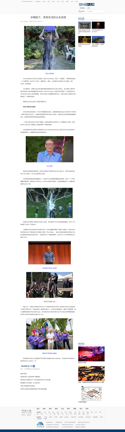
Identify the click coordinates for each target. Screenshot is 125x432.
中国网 (55, 417)
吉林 (66, 412)
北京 (45, 412)
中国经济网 (80, 417)
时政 (44, 1)
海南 (54, 414)
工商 (88, 8)
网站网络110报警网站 (80, 427)
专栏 (72, 1)
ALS (25, 369)
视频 (67, 1)
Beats (31, 369)
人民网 (45, 417)
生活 (58, 1)
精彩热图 (81, 18)
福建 (88, 412)
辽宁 (62, 412)
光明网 (45, 418)
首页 (38, 408)
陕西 (79, 414)
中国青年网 (73, 417)
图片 (63, 1)
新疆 (83, 414)
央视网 (60, 417)
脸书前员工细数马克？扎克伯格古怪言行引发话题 (35, 379)
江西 (92, 412)
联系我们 (29, 415)
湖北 (38, 414)
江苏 (79, 412)
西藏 (75, 414)
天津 (49, 412)
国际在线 (67, 417)
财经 (53, 1)
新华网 (50, 417)
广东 (46, 414)
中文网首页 (37, 1)
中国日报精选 (82, 402)
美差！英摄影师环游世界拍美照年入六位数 (91, 382)
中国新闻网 (39, 418)
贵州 (71, 414)
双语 (77, 1)
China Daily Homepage (27, 1)
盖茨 (39, 369)
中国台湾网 (87, 417)
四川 (63, 414)
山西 (57, 412)
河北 (53, 412)
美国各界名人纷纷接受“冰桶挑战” (30, 376)
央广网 (101, 417)
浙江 (83, 412)
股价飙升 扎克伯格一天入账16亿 (30, 383)
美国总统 (35, 369)
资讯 (49, 1)
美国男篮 (28, 369)
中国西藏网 (95, 417)
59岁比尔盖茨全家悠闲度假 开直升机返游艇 (33, 389)
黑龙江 (70, 412)
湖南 (42, 414)
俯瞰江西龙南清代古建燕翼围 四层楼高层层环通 (84, 31)
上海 (75, 412)
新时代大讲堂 (82, 362)
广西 (50, 414)
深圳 (88, 414)
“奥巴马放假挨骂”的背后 (27, 386)
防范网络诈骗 (59, 422)
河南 (100, 412)
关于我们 (23, 415)
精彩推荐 (81, 343)
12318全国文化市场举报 (67, 427)
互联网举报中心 (49, 422)
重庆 (58, 414)
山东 (96, 412)
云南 (67, 414)
